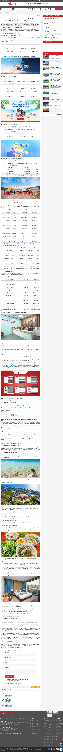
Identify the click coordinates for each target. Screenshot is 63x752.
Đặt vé (37, 169)
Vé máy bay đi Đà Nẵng (7, 695)
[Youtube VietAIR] (54, 37)
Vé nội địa (46, 53)
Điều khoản (32, 712)
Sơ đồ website (41, 712)
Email (6, 662)
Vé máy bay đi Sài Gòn (54, 61)
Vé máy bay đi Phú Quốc (55, 91)
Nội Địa (32, 718)
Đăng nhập (54, 0)
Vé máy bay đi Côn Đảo (7, 701)
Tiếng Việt (48, 0)
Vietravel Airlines (16, 124)
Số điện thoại (8, 657)
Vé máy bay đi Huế (7, 699)
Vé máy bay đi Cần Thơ (7, 705)
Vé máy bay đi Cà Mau (7, 706)
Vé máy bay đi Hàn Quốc (48, 745)
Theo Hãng (59, 718)
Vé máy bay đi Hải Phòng (8, 698)
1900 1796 (11, 680)
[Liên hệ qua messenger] (61, 746)
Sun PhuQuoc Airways (17, 158)
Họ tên (7, 652)
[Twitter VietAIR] (48, 38)
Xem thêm (59, 114)
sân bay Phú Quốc (20, 400)
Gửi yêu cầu (9, 676)
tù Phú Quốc (5, 516)
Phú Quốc (6, 479)
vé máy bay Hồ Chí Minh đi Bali (49, 720)
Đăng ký (60, 0)
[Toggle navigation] (61, 4)
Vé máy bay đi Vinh (54, 108)
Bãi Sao (3, 454)
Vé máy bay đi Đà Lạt (7, 700)
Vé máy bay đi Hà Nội (54, 55)
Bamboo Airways (59, 732)
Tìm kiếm (59, 8)
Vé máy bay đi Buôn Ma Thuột (9, 702)
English (35, 0)
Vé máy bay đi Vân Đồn (7, 704)
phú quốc (9, 689)
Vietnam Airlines (59, 730)
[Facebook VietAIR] (46, 38)
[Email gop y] (56, 38)
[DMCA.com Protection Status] (35, 687)
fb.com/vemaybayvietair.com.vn (15, 683)
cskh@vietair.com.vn (12, 682)
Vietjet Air (58, 729)
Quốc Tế (45, 718)
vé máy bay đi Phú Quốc (7, 638)
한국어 (41, 0)
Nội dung (7, 667)
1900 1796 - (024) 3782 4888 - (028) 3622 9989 (38, 3)
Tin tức (36, 712)
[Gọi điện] (61, 744)
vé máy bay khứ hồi (7, 349)
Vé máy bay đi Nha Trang (8, 696)
